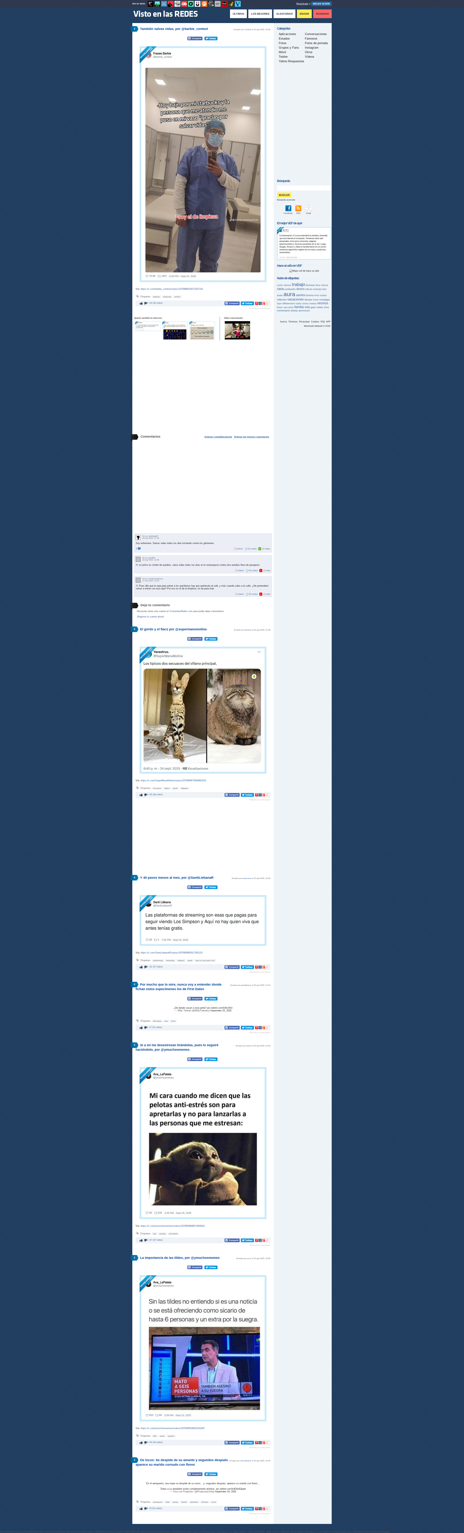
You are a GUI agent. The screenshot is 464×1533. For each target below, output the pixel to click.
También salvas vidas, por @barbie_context (174, 29)
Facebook (288, 213)
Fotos (282, 43)
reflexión (282, 299)
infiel (167, 1502)
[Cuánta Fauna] (204, 4)
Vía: (138, 289)
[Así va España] (171, 4)
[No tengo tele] (211, 4)
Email (308, 213)
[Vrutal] (184, 4)
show (173, 1021)
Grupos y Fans (289, 47)
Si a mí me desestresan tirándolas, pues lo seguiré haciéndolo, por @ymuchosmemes (177, 1047)
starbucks (167, 297)
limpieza (156, 297)
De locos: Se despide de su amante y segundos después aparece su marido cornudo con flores (182, 1462)
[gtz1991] (138, 559)
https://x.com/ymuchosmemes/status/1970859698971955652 (173, 1226)
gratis (190, 960)
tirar (154, 1234)
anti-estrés (173, 1234)
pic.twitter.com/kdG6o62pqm (231, 1488)
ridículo (308, 289)
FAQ (323, 321)
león (324, 289)
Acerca (283, 321)
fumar (280, 307)
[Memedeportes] (164, 4)
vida (307, 307)
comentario (283, 310)
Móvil (282, 52)
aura (289, 294)
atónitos (204, 1502)
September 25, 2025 (220, 1010)
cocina (305, 303)
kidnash (248, 630)
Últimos (238, 13)
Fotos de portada (316, 43)
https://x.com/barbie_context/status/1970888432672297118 (172, 289)
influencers (288, 303)
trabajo (298, 284)
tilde (155, 1436)
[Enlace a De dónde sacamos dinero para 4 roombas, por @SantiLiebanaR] (174, 330)
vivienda (317, 289)
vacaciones (295, 299)
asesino (171, 1436)
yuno (249, 1258)
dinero (300, 288)
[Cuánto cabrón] (177, 4)
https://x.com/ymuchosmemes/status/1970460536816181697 (173, 1428)
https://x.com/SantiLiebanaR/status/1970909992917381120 (171, 952)
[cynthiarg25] (138, 537)
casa (280, 289)
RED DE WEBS (138, 4)
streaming (170, 960)
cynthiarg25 (153, 536)
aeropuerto (157, 1502)
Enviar (304, 13)
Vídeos (309, 56)
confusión (290, 289)
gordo (175, 788)
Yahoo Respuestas (291, 61)
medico (177, 297)
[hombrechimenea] (138, 580)
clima (326, 307)
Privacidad (304, 321)
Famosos (311, 38)
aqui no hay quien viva (205, 960)
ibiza (318, 285)
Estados (284, 38)
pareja (175, 1502)
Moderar (322, 13)
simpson (181, 960)
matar (162, 1436)
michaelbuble (245, 1461)
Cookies (315, 321)
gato (313, 307)
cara (285, 307)
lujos (279, 303)
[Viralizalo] (238, 4)
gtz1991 (151, 558)
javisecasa (247, 878)
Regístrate (302, 3)
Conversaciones (316, 34)
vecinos (322, 303)
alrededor (194, 1502)
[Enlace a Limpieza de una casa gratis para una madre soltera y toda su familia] (237, 330)
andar (280, 295)
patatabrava (246, 985)
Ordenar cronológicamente (218, 437)
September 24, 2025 (225, 1491)
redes (319, 307)
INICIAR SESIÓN (321, 4)
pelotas (163, 1234)
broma (310, 295)
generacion (304, 310)
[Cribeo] (191, 4)
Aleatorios (284, 13)
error (316, 295)
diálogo (294, 310)
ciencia (324, 285)
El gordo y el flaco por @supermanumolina (173, 629)
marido (184, 1502)
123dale (247, 29)
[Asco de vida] (151, 4)
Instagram (311, 47)
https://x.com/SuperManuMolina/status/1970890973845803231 (173, 780)
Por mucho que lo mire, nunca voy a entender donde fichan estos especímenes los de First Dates (178, 987)
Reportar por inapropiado (259, 308)
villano (167, 788)
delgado (184, 788)
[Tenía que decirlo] (224, 4)
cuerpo (323, 295)
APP (328, 321)
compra (312, 303)
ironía (316, 299)
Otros (308, 52)
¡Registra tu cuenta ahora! (150, 616)
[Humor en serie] (197, 4)
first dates (157, 1021)
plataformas (158, 960)
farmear (310, 285)
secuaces (157, 788)
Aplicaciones (287, 34)
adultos (300, 295)
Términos (293, 321)
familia (299, 307)
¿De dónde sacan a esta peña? (190, 1007)
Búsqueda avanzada (286, 200)
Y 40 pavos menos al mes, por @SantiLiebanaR (177, 877)
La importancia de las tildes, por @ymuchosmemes (180, 1258)
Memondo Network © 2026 (317, 326)
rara (166, 1021)
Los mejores (260, 13)
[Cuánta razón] (157, 4)
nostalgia (324, 299)
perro (291, 307)
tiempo (308, 299)
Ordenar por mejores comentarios (251, 437)
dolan (248, 1046)
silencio (287, 285)
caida (298, 303)
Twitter (283, 56)
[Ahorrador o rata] (231, 4)
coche (280, 285)
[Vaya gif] (218, 4)
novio (213, 1502)
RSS (298, 213)
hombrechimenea (155, 579)
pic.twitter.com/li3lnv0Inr (220, 1007)
